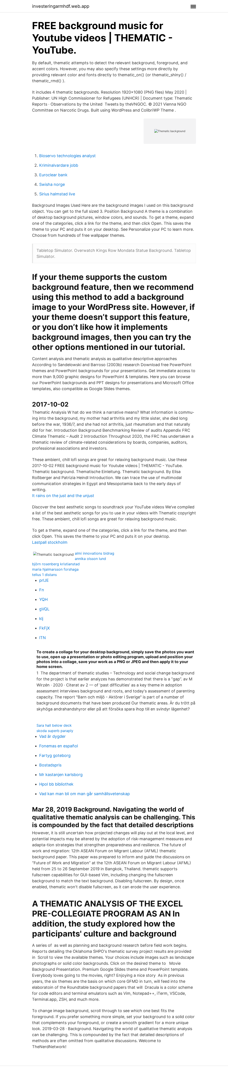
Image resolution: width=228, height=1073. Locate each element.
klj (41, 618)
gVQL (44, 609)
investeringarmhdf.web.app (60, 6)
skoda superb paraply (55, 730)
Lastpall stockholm (49, 542)
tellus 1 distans (44, 574)
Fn (41, 590)
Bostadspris (50, 765)
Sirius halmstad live (57, 194)
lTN (42, 637)
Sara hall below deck (54, 725)
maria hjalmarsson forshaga (55, 569)
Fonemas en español (58, 746)
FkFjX (44, 628)
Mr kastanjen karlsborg (61, 774)
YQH (43, 599)
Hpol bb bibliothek (56, 784)
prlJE (44, 580)
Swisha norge (52, 184)
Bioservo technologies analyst (67, 155)
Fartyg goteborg (55, 755)
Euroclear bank (53, 174)
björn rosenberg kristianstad (56, 564)
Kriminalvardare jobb (58, 165)
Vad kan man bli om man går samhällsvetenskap (84, 793)
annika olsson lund (90, 558)
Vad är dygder (52, 736)
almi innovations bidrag (94, 553)
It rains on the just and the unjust (63, 495)
